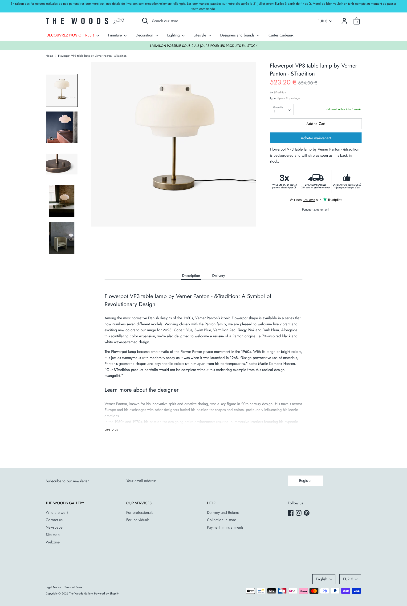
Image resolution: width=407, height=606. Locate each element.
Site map (53, 534)
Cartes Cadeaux (281, 35)
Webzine (53, 542)
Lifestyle (200, 35)
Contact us (54, 519)
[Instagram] (299, 513)
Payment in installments (225, 527)
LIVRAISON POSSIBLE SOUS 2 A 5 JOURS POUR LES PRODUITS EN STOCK (203, 45)
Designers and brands (238, 35)
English (321, 579)
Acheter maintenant (316, 138)
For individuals (137, 519)
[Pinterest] (307, 513)
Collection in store (221, 519)
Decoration (145, 35)
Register (305, 480)
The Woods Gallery (80, 593)
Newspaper (55, 527)
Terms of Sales (73, 587)
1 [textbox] (274, 111)
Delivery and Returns (223, 512)
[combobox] (281, 109)
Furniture (115, 35)
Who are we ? (57, 512)
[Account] (344, 19)
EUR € (322, 21)
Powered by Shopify (106, 593)
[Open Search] (145, 20)
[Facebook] (291, 513)
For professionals (139, 512)
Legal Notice (53, 587)
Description (191, 275)
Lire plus (111, 429)
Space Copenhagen (289, 98)
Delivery (218, 275)
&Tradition (280, 92)
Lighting (174, 35)
